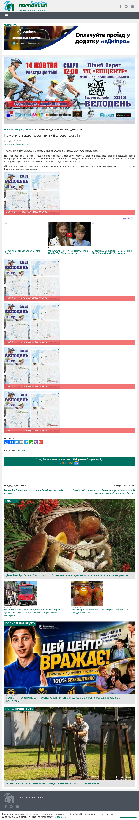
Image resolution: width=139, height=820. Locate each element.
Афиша (29, 129)
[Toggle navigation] (6, 15)
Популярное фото (19, 709)
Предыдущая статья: (33, 489)
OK (128, 815)
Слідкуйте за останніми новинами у (69, 461)
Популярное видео (20, 623)
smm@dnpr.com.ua (34, 797)
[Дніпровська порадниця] (11, 798)
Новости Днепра (13, 129)
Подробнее (60, 817)
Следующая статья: (104, 489)
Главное (11, 501)
